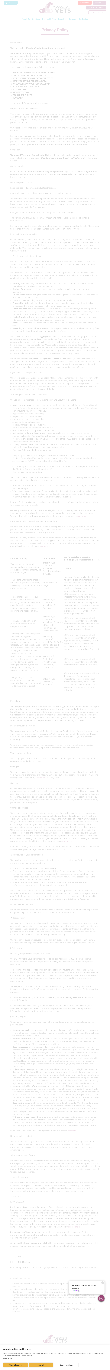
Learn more (7, 1359)
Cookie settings (66, 1365)
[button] (101, 1298)
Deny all (40, 1365)
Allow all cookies (15, 1365)
